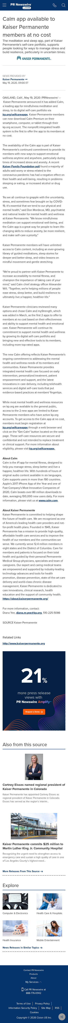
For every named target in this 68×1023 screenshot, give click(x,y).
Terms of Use (23, 1003)
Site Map (46, 1008)
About (33, 977)
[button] (34, 58)
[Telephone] (54, 5)
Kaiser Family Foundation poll (21, 166)
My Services (32, 982)
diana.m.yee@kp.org (29, 613)
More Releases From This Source (21, 871)
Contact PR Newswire (34, 970)
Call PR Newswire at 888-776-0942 (35, 991)
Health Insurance (12, 940)
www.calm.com (48, 500)
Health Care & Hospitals (49, 913)
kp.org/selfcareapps (15, 114)
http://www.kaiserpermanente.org (24, 643)
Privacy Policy (42, 1003)
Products (33, 974)
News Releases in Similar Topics (21, 947)
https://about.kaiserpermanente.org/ (25, 599)
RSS (57, 1008)
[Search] (63, 5)
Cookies (34, 1012)
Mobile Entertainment (48, 940)
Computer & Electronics (15, 913)
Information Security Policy (23, 1008)
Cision (40, 1017)
